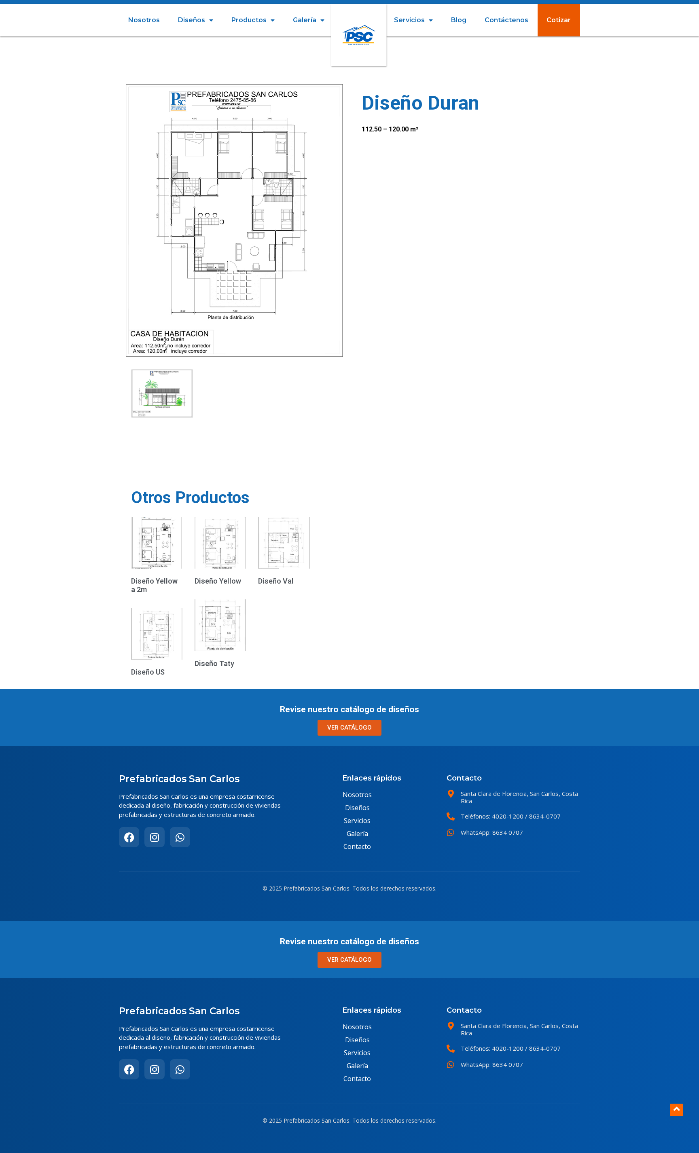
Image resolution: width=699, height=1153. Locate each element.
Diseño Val (276, 581)
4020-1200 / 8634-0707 (525, 816)
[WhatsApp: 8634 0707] (451, 833)
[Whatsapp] (180, 837)
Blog (458, 20)
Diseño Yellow (218, 581)
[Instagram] (154, 837)
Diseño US (148, 672)
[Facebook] (129, 837)
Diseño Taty (214, 663)
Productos (249, 20)
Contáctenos (506, 20)
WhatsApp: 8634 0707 (492, 832)
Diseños (191, 20)
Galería (304, 20)
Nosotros (144, 20)
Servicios (409, 20)
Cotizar (558, 20)
